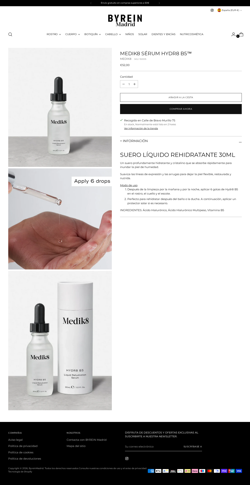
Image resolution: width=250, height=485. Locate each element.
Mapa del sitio (76, 446)
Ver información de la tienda (141, 128)
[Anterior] (91, 3)
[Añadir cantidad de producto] (123, 84)
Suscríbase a (193, 446)
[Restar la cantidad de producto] (134, 84)
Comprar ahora (181, 109)
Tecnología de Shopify (20, 471)
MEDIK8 (125, 59)
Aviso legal (15, 439)
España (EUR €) (230, 10)
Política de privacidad (23, 446)
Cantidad (126, 76)
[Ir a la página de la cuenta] (232, 34)
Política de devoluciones (24, 458)
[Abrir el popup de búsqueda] (10, 34)
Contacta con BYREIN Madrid (87, 439)
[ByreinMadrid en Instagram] (212, 10)
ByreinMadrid (36, 468)
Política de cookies (20, 452)
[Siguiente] (159, 3)
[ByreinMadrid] (125, 20)
